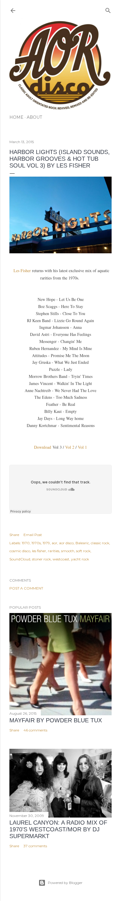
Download (43, 447)
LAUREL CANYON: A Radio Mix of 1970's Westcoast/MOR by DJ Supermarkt (58, 829)
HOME (16, 117)
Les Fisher (23, 270)
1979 (46, 543)
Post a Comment (26, 588)
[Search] (108, 9)
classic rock (100, 543)
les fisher (39, 551)
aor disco (66, 543)
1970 (26, 543)
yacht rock (80, 559)
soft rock (83, 551)
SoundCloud (19, 559)
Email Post (32, 534)
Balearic (82, 543)
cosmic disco (19, 551)
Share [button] (14, 534)
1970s (36, 543)
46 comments (35, 730)
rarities (53, 551)
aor (54, 543)
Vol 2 (69, 447)
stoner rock (41, 559)
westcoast (61, 559)
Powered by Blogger (65, 882)
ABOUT (34, 117)
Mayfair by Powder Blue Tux (55, 720)
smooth (67, 551)
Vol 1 (82, 447)
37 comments (35, 846)
